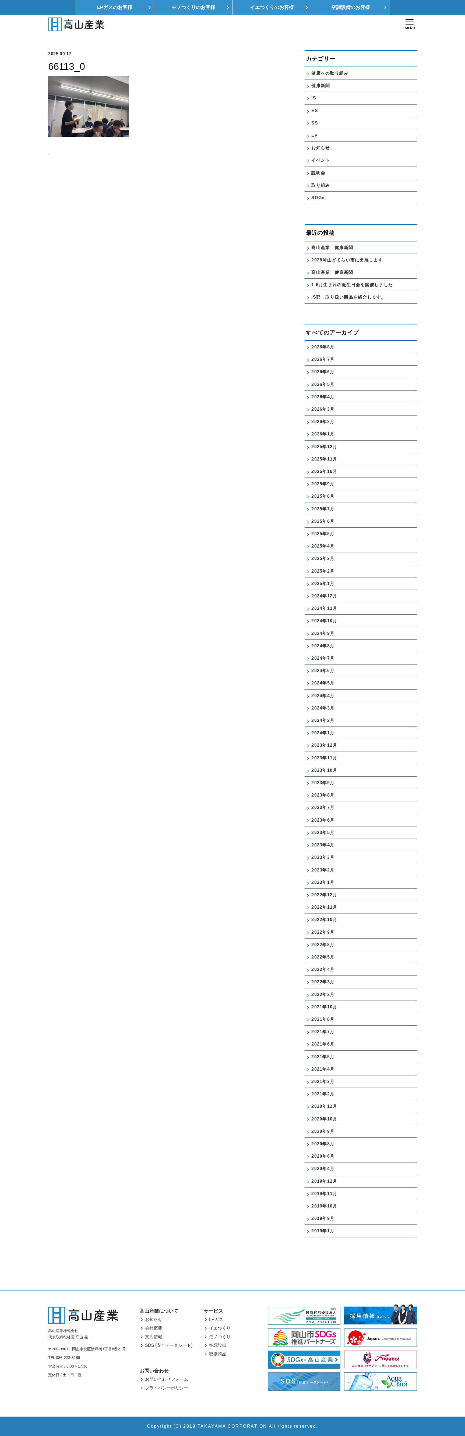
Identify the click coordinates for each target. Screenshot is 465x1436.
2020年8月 (322, 1143)
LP (314, 135)
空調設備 (217, 1345)
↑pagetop (445, 1403)
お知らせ (320, 148)
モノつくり (220, 1336)
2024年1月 (322, 733)
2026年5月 (322, 384)
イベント (320, 160)
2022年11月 (324, 907)
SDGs (318, 197)
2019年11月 (324, 1193)
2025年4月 (322, 546)
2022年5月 (322, 957)
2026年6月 (322, 371)
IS (313, 98)
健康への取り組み (329, 73)
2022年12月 (324, 894)
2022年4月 (322, 969)
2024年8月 (322, 645)
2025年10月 (324, 471)
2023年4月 (322, 845)
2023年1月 (322, 882)
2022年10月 (324, 919)
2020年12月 (324, 1106)
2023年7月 (322, 807)
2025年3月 (322, 558)
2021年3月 (322, 1081)
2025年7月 (322, 509)
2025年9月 (322, 484)
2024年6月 (322, 670)
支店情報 (153, 1336)
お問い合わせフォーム (166, 1379)
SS (314, 123)
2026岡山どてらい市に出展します (347, 260)
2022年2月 (322, 994)
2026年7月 (322, 359)
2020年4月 (322, 1168)
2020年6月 (322, 1156)
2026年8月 (322, 347)
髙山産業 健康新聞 (334, 247)
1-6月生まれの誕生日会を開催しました (352, 284)
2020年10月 (324, 1119)
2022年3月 (322, 982)
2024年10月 (324, 620)
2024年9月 (322, 633)
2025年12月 (324, 446)
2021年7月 (322, 1031)
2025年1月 (322, 583)
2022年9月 (322, 932)
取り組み (320, 185)
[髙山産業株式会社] (83, 1315)
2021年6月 (322, 1044)
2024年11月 (324, 608)
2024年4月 (322, 695)
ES (314, 110)
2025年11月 (324, 459)
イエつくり (220, 1328)
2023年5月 (322, 832)
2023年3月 (322, 857)
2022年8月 (322, 944)
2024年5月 (322, 683)
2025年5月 (322, 533)
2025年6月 (322, 521)
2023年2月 (322, 870)
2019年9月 (322, 1218)
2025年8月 (322, 496)
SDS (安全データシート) (168, 1345)
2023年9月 (322, 782)
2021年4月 (322, 1069)
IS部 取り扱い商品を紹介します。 (348, 297)
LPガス (216, 1319)
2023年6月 (322, 820)
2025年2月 (322, 571)
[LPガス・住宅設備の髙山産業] (76, 24)
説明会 (318, 173)
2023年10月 (324, 770)
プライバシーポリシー (166, 1388)
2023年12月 (324, 745)
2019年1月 (322, 1231)
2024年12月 (324, 596)
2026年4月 (322, 397)
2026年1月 (322, 434)
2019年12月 (324, 1181)
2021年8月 (322, 1019)
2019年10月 (324, 1206)
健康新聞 (320, 85)
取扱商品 (217, 1354)
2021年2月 (322, 1094)
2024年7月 (322, 658)
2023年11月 (324, 758)
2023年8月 (322, 795)
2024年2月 (322, 720)
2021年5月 (322, 1056)
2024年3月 (322, 708)
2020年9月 (322, 1131)
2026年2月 (322, 421)
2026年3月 (322, 409)
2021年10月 (324, 1007)
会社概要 (153, 1328)
